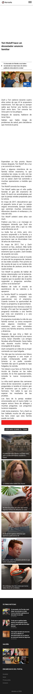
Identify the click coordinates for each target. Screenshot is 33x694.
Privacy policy (7, 680)
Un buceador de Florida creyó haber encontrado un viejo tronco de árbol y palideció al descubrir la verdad (15, 66)
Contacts (5, 683)
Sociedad (5, 674)
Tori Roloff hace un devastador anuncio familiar (12, 46)
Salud (4, 677)
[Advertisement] (16, 23)
